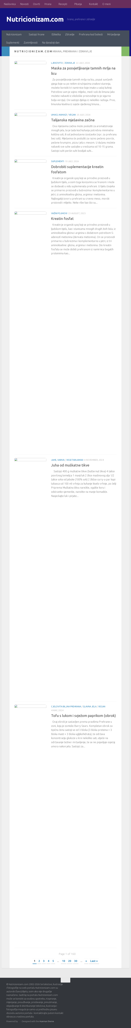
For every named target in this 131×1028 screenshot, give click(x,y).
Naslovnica (10, 4)
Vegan (72, 114)
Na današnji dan (50, 42)
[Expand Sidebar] (6, 51)
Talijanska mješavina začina (73, 120)
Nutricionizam (14, 34)
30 (75, 961)
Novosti (24, 4)
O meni (106, 4)
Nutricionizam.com (35, 19)
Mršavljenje (113, 34)
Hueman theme (46, 1021)
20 (69, 961)
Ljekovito (57, 63)
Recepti (62, 4)
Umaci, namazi (59, 114)
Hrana (47, 4)
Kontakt (93, 4)
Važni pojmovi (59, 213)
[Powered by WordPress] (19, 1021)
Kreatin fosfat (62, 219)
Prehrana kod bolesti (91, 34)
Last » (94, 961)
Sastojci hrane (36, 34)
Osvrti (36, 4)
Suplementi (12, 42)
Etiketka (56, 34)
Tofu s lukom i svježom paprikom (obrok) (83, 716)
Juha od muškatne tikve (70, 465)
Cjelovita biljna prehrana (66, 706)
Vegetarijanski (74, 460)
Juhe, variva (58, 460)
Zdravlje (69, 34)
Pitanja (78, 4)
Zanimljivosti (31, 42)
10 (63, 961)
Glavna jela (89, 706)
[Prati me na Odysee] (123, 986)
